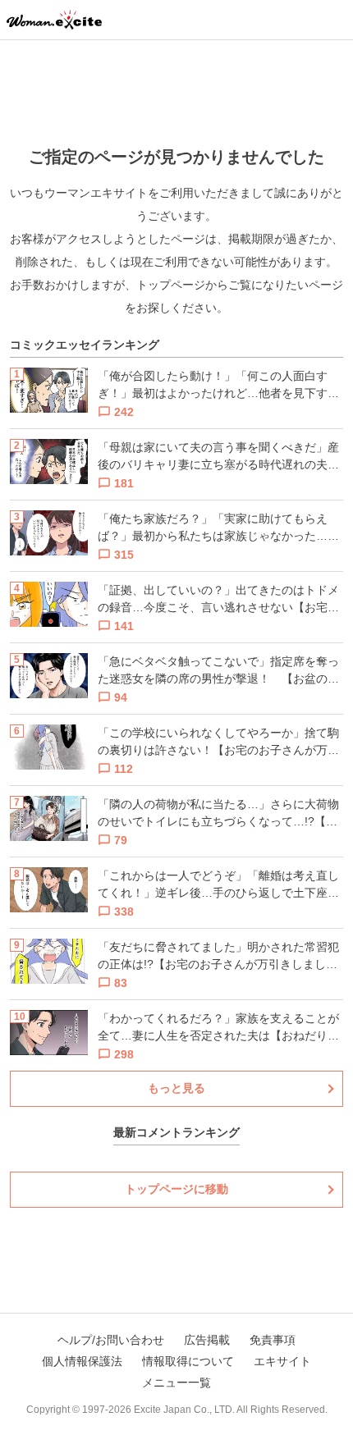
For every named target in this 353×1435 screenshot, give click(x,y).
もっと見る (176, 1088)
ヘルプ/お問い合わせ (110, 1339)
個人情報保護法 (82, 1361)
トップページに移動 (176, 1188)
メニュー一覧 (176, 1382)
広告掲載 (207, 1339)
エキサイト (282, 1361)
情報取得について (188, 1361)
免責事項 (273, 1339)
